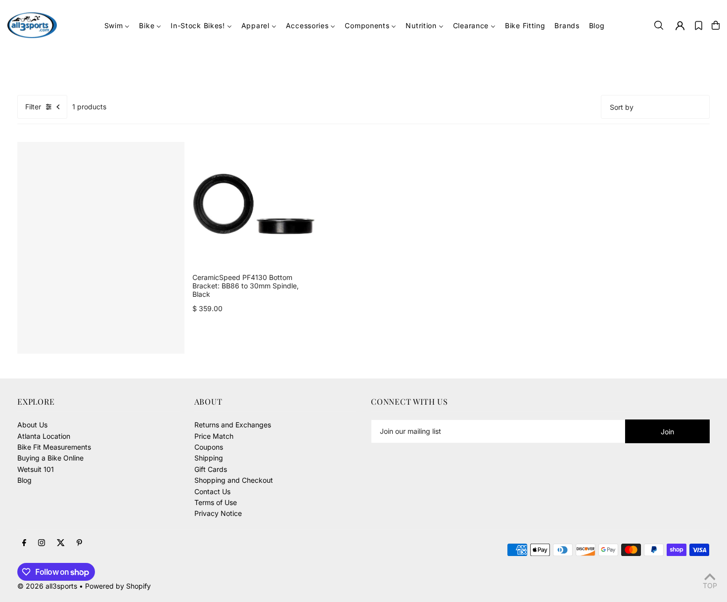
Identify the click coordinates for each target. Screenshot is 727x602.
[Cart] (716, 25)
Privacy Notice (218, 513)
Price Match (213, 436)
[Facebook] (24, 543)
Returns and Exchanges (232, 424)
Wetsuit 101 (35, 469)
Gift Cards (210, 469)
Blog (24, 480)
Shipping (208, 458)
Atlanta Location (43, 436)
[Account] (680, 25)
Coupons (208, 447)
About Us (32, 424)
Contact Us (212, 491)
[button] (698, 25)
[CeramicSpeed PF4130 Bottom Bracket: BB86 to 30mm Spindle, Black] (254, 204)
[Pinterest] (79, 543)
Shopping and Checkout (233, 480)
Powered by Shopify (118, 586)
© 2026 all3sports (47, 586)
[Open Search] (658, 25)
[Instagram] (41, 543)
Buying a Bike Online (50, 458)
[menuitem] (117, 25)
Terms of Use (215, 502)
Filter (33, 106)
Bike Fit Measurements (54, 447)
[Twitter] (61, 543)
